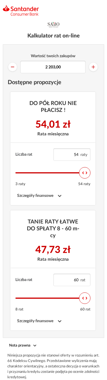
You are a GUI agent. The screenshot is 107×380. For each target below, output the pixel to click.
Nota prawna (20, 345)
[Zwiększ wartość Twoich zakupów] (93, 67)
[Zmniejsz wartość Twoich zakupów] (12, 67)
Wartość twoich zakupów (53, 56)
